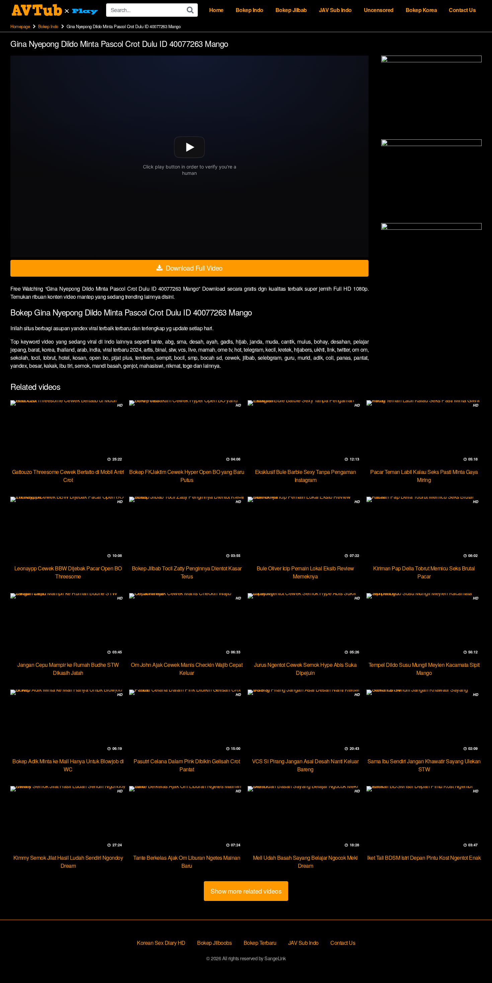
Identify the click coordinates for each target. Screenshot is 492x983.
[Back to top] (473, 962)
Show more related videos (246, 890)
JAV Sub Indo (335, 10)
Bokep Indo (249, 10)
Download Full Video (193, 268)
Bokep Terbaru (260, 942)
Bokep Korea (421, 10)
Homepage (20, 26)
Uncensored (379, 10)
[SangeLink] (55, 10)
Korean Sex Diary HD (161, 942)
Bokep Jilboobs (214, 942)
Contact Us (462, 10)
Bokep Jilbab (291, 10)
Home (216, 10)
